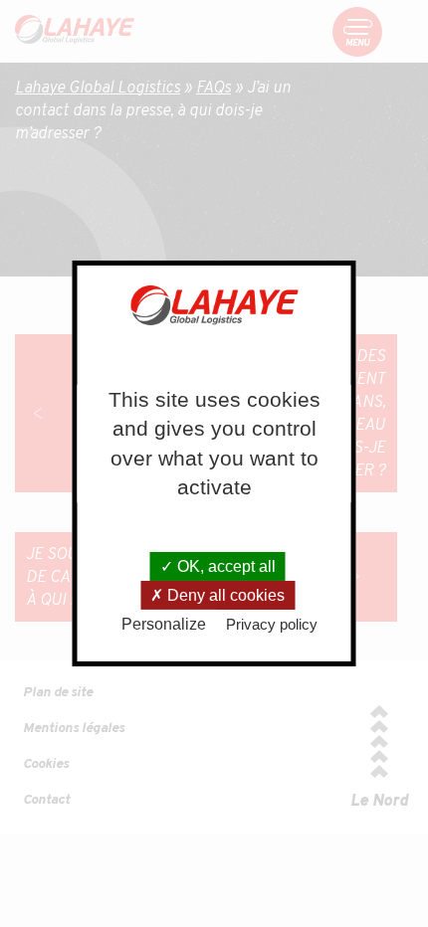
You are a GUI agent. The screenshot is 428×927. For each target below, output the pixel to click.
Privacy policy (272, 624)
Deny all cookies (224, 595)
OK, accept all (224, 566)
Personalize (163, 624)
